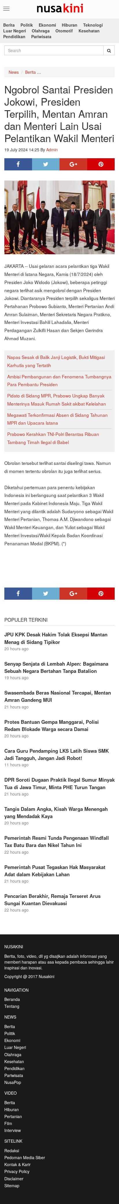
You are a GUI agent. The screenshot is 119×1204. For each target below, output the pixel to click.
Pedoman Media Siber (24, 1157)
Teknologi (93, 25)
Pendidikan (14, 36)
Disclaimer (13, 1178)
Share (18, 164)
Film (8, 1123)
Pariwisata (41, 36)
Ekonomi (47, 25)
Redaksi (11, 1150)
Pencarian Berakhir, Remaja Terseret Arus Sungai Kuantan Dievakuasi (52, 899)
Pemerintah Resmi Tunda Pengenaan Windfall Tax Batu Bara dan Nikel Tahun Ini (56, 841)
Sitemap (11, 1185)
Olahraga (41, 31)
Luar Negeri (14, 31)
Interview (12, 1130)
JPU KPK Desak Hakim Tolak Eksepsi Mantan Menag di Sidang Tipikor (55, 638)
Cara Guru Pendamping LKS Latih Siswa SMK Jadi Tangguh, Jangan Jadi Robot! (56, 754)
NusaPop (12, 1082)
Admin (52, 149)
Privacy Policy (16, 1171)
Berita (9, 25)
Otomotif (64, 31)
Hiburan (69, 25)
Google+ (73, 164)
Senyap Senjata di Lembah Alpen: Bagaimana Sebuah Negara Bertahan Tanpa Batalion (56, 667)
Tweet (46, 164)
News (14, 72)
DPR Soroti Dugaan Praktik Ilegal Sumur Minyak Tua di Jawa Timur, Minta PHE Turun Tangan (59, 783)
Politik (27, 25)
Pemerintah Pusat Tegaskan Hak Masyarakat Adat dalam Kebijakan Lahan (54, 871)
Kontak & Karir (17, 1164)
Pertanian (13, 1116)
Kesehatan (89, 31)
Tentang (11, 1006)
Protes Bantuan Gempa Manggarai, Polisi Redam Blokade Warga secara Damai (51, 725)
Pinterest (101, 164)
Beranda (12, 999)
